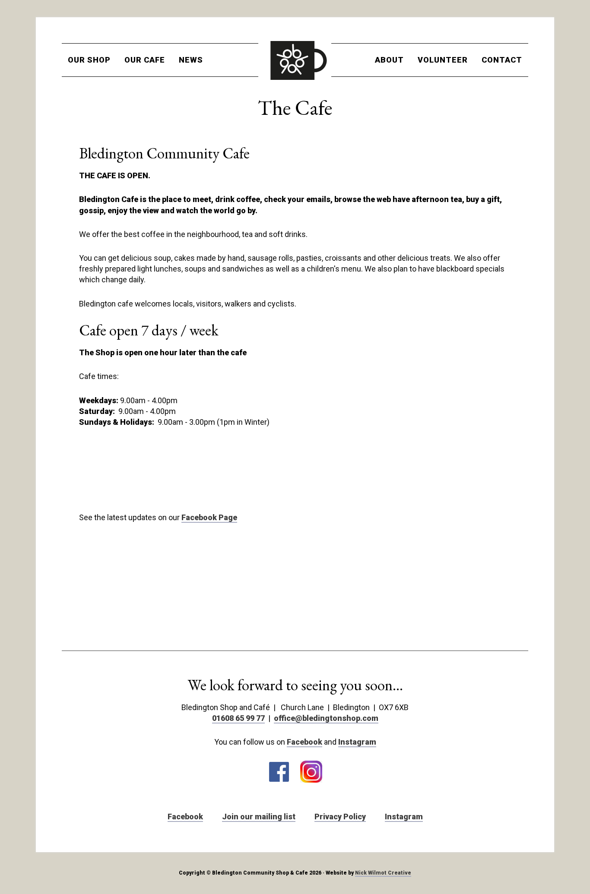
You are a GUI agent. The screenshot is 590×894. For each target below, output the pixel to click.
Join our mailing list (258, 816)
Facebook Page (209, 517)
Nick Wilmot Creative (383, 873)
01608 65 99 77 (238, 718)
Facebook (304, 741)
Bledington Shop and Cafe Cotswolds (295, 60)
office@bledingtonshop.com (326, 718)
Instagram (357, 741)
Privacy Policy (340, 816)
